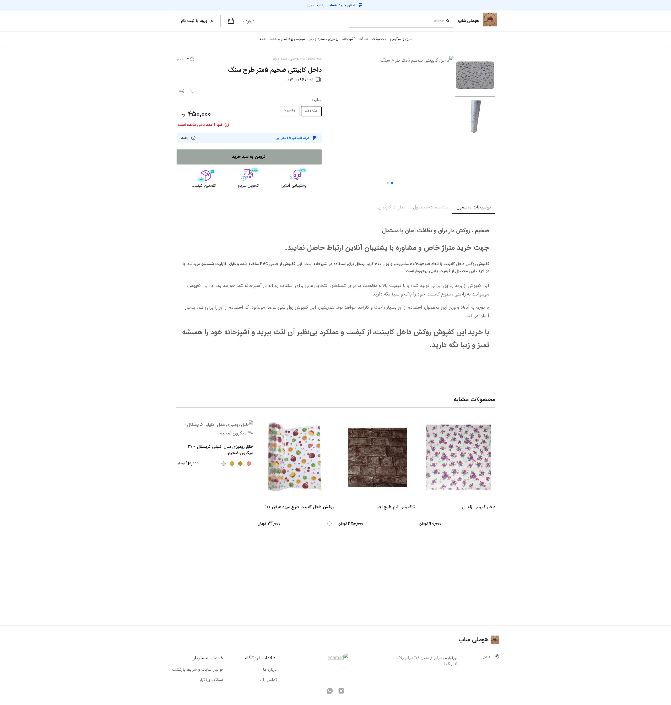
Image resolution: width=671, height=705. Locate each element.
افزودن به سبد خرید (249, 156)
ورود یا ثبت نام (194, 21)
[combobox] (397, 21)
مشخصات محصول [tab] (430, 207)
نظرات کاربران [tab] (391, 207)
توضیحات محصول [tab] (474, 207)
